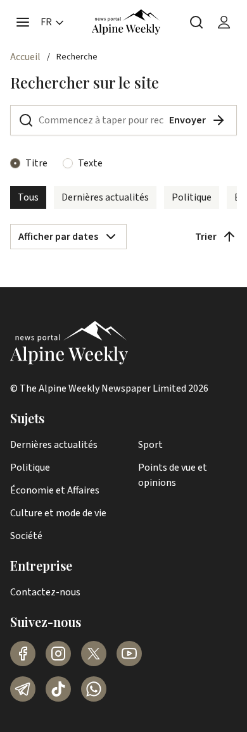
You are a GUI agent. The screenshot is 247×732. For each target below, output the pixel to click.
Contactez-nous (45, 592)
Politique (192, 197)
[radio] (15, 163)
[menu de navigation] (22, 22)
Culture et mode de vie (58, 513)
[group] (123, 197)
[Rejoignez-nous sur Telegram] (22, 689)
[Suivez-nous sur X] (93, 653)
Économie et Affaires (54, 490)
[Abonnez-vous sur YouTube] (129, 653)
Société (26, 536)
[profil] (224, 22)
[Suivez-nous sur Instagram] (58, 653)
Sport (150, 445)
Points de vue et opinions (172, 475)
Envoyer (187, 120)
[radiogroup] (123, 163)
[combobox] (68, 236)
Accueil (25, 57)
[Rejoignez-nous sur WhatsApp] (93, 689)
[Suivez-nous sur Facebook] (22, 653)
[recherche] (196, 22)
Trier (206, 237)
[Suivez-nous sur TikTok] (58, 689)
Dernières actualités (105, 197)
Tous (28, 197)
